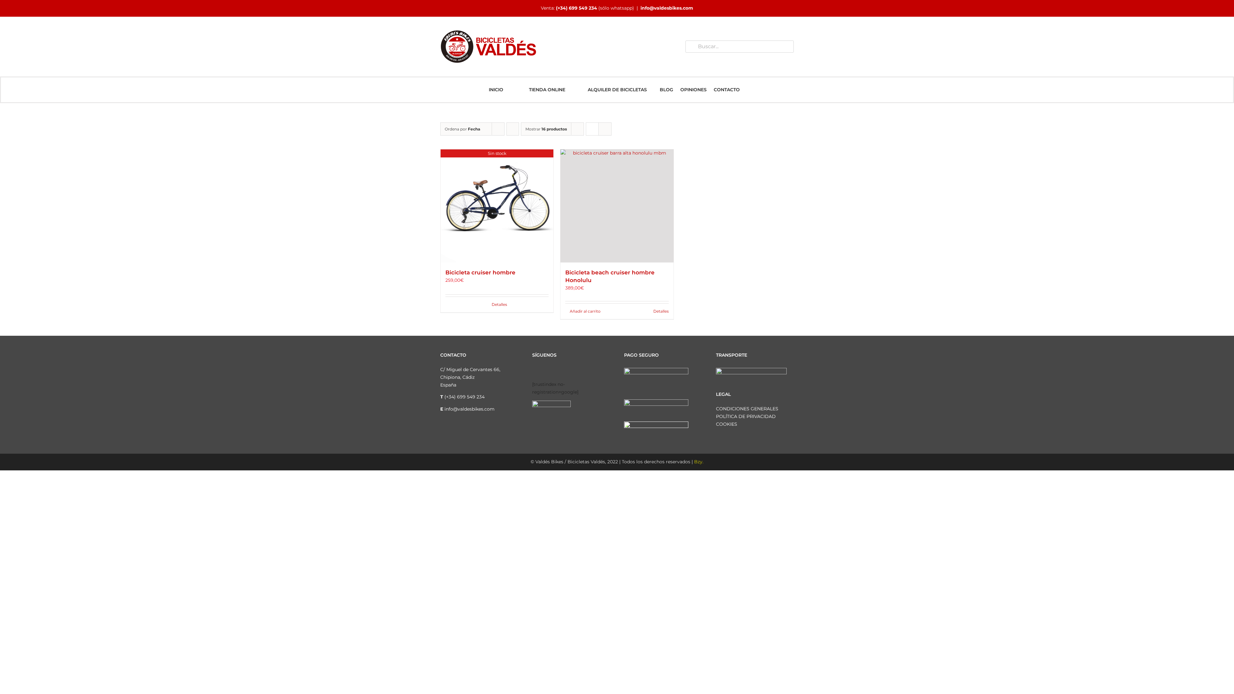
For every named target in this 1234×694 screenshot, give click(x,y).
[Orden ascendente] (512, 129)
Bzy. (698, 462)
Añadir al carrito (585, 311)
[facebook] (534, 370)
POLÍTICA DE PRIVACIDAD (746, 416)
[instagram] (544, 370)
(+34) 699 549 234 (576, 8)
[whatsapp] (575, 370)
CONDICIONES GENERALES (747, 409)
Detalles (499, 304)
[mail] (585, 370)
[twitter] (555, 370)
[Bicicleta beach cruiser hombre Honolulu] (616, 205)
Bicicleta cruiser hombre (480, 272)
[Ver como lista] (605, 129)
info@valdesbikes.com (666, 8)
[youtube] (565, 370)
